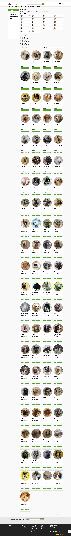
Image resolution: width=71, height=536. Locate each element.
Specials (23, 526)
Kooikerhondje (56, 481)
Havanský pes (56, 376)
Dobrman (55, 313)
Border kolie (25, 40)
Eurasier (33, 355)
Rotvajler (25, 43)
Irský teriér (55, 397)
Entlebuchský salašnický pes (57, 335)
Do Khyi (44, 313)
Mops (24, 37)
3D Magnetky (11, 37)
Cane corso (55, 271)
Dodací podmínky (38, 6)
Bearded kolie (56, 124)
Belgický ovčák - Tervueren (36, 166)
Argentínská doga (35, 82)
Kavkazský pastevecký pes (25, 460)
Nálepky (10, 22)
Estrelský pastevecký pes (25, 355)
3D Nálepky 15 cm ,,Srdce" (13, 14)
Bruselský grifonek (35, 250)
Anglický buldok (23, 61)
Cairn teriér (45, 271)
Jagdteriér (22, 418)
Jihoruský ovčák (56, 439)
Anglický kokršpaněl (46, 61)
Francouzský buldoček (35, 376)
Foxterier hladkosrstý (46, 355)
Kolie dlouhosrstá (56, 460)
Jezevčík (33, 418)
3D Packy (10, 20)
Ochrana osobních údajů (35, 529)
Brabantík (44, 229)
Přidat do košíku (25, 68)
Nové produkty (24, 527)
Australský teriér (56, 103)
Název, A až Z (55, 47)
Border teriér (56, 187)
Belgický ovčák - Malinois (58, 145)
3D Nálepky (10, 18)
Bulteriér (44, 250)
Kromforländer (23, 502)
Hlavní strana (11, 6)
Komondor (44, 481)
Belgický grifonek (34, 145)
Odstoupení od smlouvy (35, 531)
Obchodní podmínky (31, 6)
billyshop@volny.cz (58, 531)
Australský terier (23, 124)
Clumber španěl (34, 313)
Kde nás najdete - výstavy (22, 6)
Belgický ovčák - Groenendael (45, 146)
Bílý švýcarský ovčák (57, 166)
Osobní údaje (43, 526)
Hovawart (22, 397)
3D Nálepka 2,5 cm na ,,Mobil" (13, 16)
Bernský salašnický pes (46, 166)
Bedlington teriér (23, 145)
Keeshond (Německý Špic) (36, 460)
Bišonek (22, 187)
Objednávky (42, 527)
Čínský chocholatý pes (57, 292)
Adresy (42, 529)
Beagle (33, 124)
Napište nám (33, 530)
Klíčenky (10, 24)
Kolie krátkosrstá (23, 481)
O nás (16, 6)
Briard (22, 250)
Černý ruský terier (35, 292)
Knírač (44, 460)
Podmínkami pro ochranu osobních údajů (37, 521)
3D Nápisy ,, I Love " (11, 12)
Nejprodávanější (24, 528)
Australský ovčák (23, 103)
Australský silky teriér (46, 103)
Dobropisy (42, 528)
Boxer (33, 208)
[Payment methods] (59, 534)
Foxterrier (55, 355)
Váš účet (42, 525)
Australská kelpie (56, 82)
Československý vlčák (46, 292)
